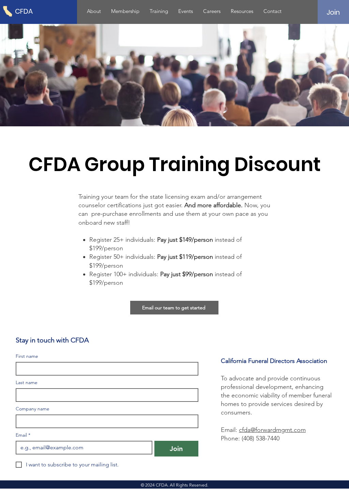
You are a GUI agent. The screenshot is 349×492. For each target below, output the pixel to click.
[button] (94, 11)
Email (23, 435)
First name (27, 356)
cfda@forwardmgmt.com (272, 430)
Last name (26, 382)
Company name (32, 409)
